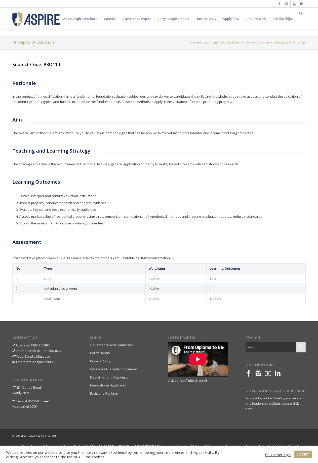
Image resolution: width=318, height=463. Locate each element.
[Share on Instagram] (260, 374)
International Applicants (108, 385)
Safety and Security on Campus (114, 369)
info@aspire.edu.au (41, 362)
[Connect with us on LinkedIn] (279, 374)
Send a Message (37, 356)
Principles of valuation (33, 42)
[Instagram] (286, 3)
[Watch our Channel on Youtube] (270, 374)
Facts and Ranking (104, 393)
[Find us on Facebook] (250, 374)
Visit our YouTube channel (187, 380)
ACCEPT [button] (303, 454)
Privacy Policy (100, 361)
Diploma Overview (259, 42)
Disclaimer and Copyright (109, 377)
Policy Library (100, 353)
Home (214, 42)
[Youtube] (294, 3)
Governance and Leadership (112, 345)
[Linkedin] (302, 3)
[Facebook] (279, 3)
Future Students (232, 42)
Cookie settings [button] (278, 454)
